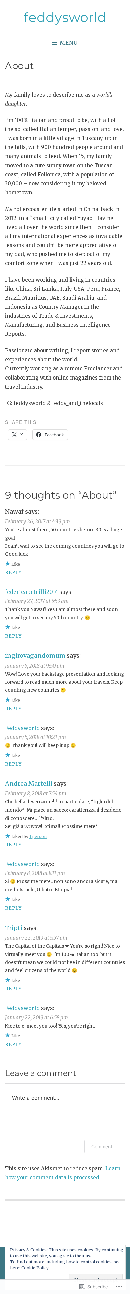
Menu (69, 42)
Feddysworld (22, 728)
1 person (38, 836)
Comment (101, 1146)
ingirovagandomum (35, 655)
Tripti (13, 928)
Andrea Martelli (28, 783)
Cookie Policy (35, 1267)
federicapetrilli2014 (31, 591)
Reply (13, 572)
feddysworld (65, 17)
